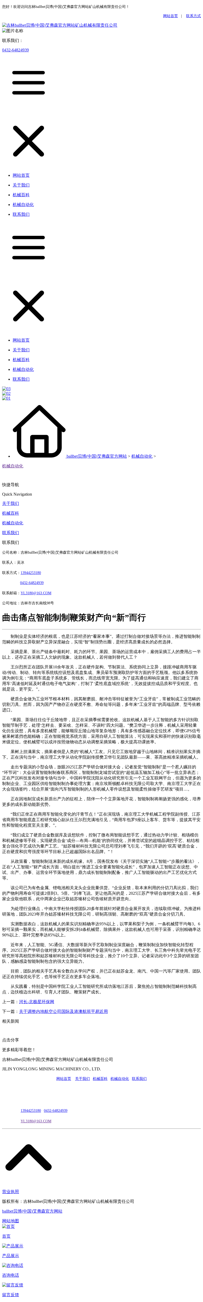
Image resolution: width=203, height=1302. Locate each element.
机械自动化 (142, 456)
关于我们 (10, 503)
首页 (6, 1236)
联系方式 (193, 16)
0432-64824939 (15, 50)
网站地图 (10, 1221)
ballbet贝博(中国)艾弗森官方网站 (97, 456)
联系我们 (10, 532)
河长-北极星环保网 (36, 1001)
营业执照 (10, 1191)
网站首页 (170, 16)
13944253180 (31, 573)
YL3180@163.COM (36, 1121)
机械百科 (10, 513)
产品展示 (10, 1255)
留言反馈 (10, 1295)
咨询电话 (10, 1275)
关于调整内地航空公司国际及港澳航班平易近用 (63, 1011)
